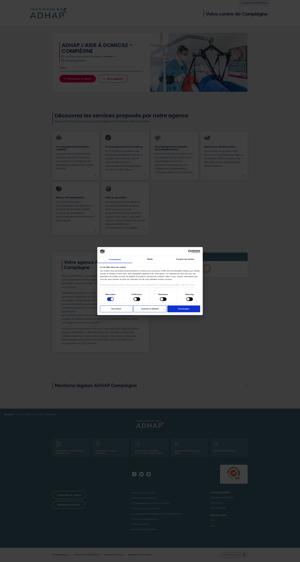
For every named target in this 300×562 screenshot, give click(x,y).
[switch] (136, 299)
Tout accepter (183, 309)
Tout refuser (116, 309)
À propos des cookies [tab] (185, 259)
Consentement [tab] (115, 260)
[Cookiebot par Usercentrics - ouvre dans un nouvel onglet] (190, 251)
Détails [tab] (150, 259)
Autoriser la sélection (150, 309)
